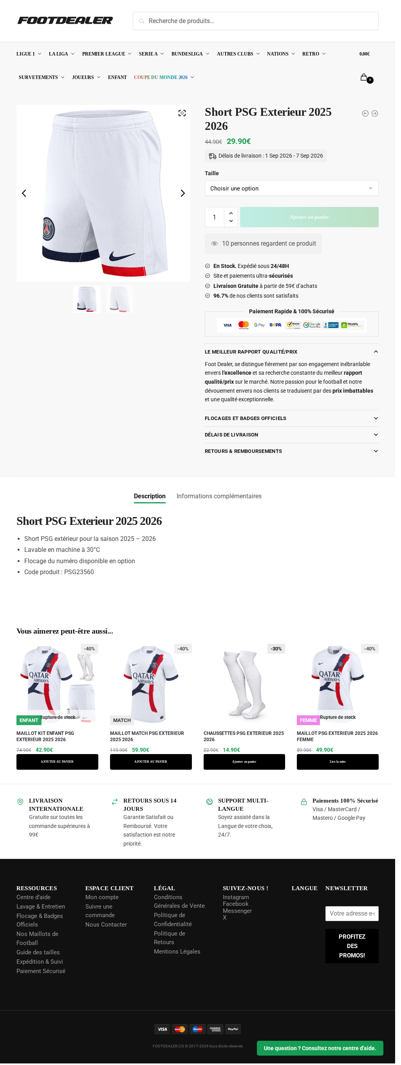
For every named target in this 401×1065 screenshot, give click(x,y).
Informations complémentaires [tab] (219, 496)
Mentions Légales (177, 951)
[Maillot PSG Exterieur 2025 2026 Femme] (365, 113)
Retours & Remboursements (243, 451)
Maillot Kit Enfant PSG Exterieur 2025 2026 (45, 736)
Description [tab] (150, 496)
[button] (230, 213)
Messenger (236, 910)
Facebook (235, 903)
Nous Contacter (105, 924)
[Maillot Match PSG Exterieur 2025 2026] (375, 113)
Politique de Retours (169, 938)
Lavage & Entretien (40, 906)
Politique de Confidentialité (172, 920)
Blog (22, 980)
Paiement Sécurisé (40, 970)
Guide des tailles (38, 951)
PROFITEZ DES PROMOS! (352, 946)
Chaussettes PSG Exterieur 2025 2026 (244, 736)
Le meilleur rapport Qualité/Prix (251, 352)
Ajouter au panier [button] (244, 762)
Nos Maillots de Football (37, 938)
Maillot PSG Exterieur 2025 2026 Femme (337, 736)
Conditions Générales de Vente (179, 901)
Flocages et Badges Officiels (245, 418)
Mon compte (101, 896)
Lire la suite (337, 762)
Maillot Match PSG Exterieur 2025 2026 (147, 736)
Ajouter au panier (309, 217)
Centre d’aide (33, 896)
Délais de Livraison (231, 435)
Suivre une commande (99, 911)
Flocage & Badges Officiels (39, 920)
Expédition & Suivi (39, 961)
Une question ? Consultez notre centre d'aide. (320, 1048)
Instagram (235, 896)
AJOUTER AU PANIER (57, 762)
